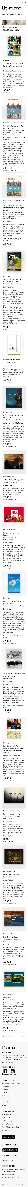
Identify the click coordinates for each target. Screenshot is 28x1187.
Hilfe (16, 3)
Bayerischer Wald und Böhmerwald (12, 1083)
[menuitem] (24, 7)
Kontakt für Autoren (7, 1115)
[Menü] (24, 7)
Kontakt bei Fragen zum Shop (10, 1121)
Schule (4, 1099)
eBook (4, 1105)
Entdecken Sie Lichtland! (9, 1062)
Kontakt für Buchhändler (9, 1118)
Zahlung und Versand (9, 3)
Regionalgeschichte (7, 1086)
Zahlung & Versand (7, 1124)
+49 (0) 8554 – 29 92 (8, 1174)
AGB (3, 1127)
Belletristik (5, 1093)
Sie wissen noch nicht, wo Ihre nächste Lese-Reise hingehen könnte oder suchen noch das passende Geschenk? (14, 1057)
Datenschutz (15, 1127)
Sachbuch (5, 1090)
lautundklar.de (22, 1184)
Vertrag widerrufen (8, 1137)
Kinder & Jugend (7, 1096)
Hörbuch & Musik (7, 1102)
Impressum (5, 1130)
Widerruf (8, 1127)
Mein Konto (20, 3)
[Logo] (11, 7)
